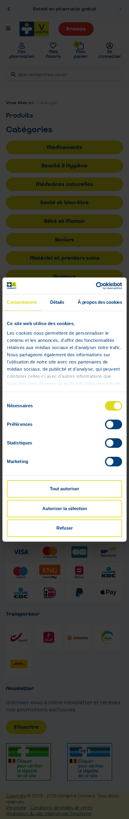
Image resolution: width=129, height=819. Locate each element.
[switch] (113, 424)
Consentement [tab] (22, 302)
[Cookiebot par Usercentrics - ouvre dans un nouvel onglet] (96, 286)
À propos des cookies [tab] (100, 302)
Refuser (64, 528)
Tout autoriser (64, 488)
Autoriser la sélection (64, 508)
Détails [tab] (57, 302)
